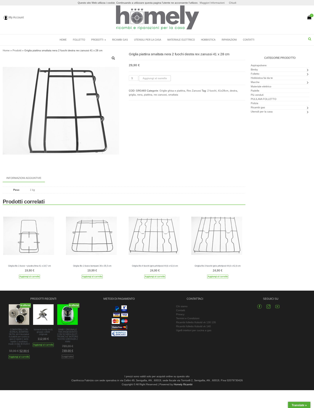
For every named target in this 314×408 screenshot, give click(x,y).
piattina (148, 94)
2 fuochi (211, 90)
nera (139, 94)
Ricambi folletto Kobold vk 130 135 (196, 322)
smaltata (173, 94)
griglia (132, 94)
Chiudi (232, 2)
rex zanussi (160, 94)
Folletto (79, 39)
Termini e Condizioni (187, 318)
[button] (113, 58)
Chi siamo (182, 306)
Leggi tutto (67, 356)
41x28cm (223, 90)
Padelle (255, 90)
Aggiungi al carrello (155, 78)
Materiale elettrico (181, 39)
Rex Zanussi (194, 90)
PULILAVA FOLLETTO (263, 99)
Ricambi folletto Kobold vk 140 (193, 326)
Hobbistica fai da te (262, 77)
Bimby (254, 69)
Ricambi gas (120, 39)
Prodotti (97, 39)
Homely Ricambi (183, 384)
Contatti (248, 39)
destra (233, 90)
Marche (255, 82)
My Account (16, 17)
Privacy (180, 314)
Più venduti (257, 94)
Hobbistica (208, 39)
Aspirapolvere (259, 65)
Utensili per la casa (147, 39)
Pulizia (254, 103)
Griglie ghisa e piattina (172, 90)
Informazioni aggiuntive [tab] (23, 178)
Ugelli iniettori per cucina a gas (193, 330)
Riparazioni (229, 39)
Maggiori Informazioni (212, 2)
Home (63, 39)
